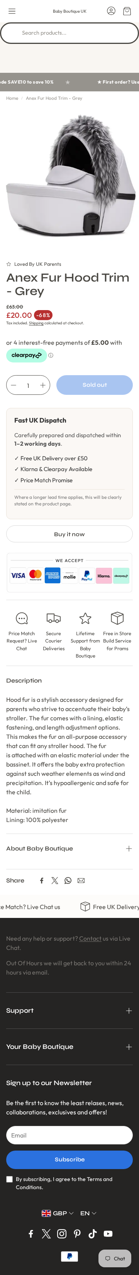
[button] (12, 11)
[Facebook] (41, 880)
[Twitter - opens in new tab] (46, 1233)
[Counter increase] (43, 385)
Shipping (36, 322)
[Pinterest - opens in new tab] (77, 1233)
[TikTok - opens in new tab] (92, 1233)
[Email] (81, 880)
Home (12, 98)
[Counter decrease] (13, 385)
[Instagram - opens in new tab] (61, 1233)
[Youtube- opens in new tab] (108, 1233)
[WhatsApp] (67, 880)
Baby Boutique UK (69, 11)
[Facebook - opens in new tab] (31, 1233)
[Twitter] (54, 880)
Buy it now (69, 534)
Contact (90, 938)
